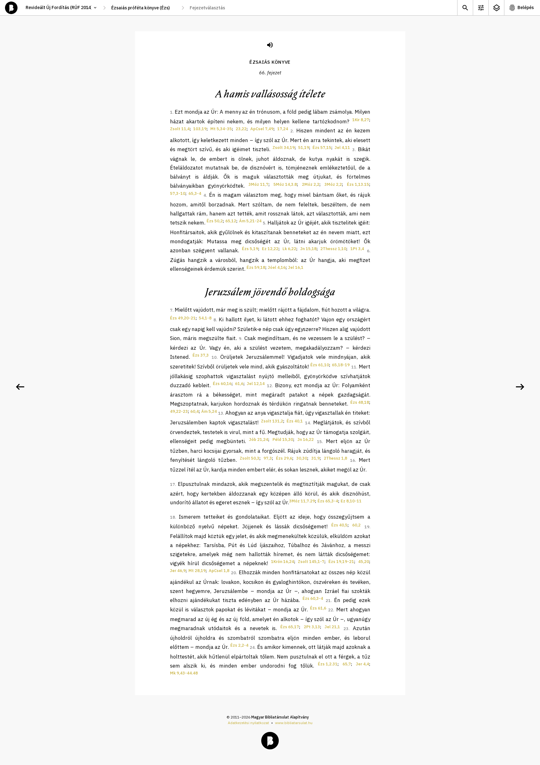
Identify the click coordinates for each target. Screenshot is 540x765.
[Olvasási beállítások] (480, 7)
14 (307, 423)
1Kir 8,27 (360, 119)
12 (269, 385)
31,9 (315, 458)
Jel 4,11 (342, 147)
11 (353, 367)
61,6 (239, 383)
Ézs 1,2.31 (328, 664)
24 (252, 647)
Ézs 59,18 (256, 267)
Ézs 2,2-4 (239, 645)
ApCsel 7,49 (261, 128)
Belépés (526, 7)
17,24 (282, 128)
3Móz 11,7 (258, 184)
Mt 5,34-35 (221, 128)
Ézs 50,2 (215, 221)
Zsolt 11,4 (180, 128)
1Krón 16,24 (282, 561)
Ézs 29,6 (284, 458)
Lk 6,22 (289, 248)
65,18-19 (341, 365)
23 (345, 628)
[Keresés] (465, 7)
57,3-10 (177, 193)
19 (366, 527)
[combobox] (143, 8)
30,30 (301, 458)
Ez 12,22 (270, 248)
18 (172, 517)
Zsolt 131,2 (272, 421)
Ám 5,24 (209, 411)
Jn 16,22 (306, 439)
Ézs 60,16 (222, 383)
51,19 (303, 147)
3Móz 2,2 (333, 184)
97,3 (267, 458)
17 (172, 484)
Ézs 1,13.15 (358, 184)
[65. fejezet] (20, 387)
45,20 (363, 561)
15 (319, 441)
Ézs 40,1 (295, 421)
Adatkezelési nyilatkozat (248, 722)
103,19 (200, 128)
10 (214, 357)
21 (328, 600)
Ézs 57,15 (321, 147)
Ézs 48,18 (359, 402)
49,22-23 (179, 411)
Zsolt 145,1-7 (311, 561)
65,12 (230, 221)
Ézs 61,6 (318, 608)
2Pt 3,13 (312, 626)
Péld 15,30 (282, 439)
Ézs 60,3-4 (312, 598)
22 (330, 610)
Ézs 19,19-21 (341, 561)
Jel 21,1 (332, 626)
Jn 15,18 (308, 248)
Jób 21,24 (258, 439)
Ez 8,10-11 (351, 501)
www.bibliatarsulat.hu (293, 722)
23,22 (241, 128)
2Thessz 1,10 (333, 248)
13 (220, 413)
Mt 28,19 (197, 570)
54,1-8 (205, 318)
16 (352, 460)
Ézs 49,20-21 (183, 318)
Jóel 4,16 (277, 267)
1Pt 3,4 (357, 248)
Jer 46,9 (178, 570)
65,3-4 (194, 193)
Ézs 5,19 (250, 248)
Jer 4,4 (362, 664)
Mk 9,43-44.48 (184, 673)
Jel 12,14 (256, 383)
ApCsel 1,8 (219, 570)
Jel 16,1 (295, 267)
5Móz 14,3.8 (285, 184)
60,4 (194, 411)
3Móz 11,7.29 (302, 501)
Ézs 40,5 (339, 525)
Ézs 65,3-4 (328, 501)
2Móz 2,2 (310, 184)
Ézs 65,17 (289, 626)
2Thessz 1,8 (335, 458)
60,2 (356, 525)
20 (233, 572)
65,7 (346, 664)
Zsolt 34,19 (283, 147)
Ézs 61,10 (319, 365)
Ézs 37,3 (200, 355)
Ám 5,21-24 (250, 221)
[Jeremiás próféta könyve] (520, 387)
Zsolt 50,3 (249, 458)
